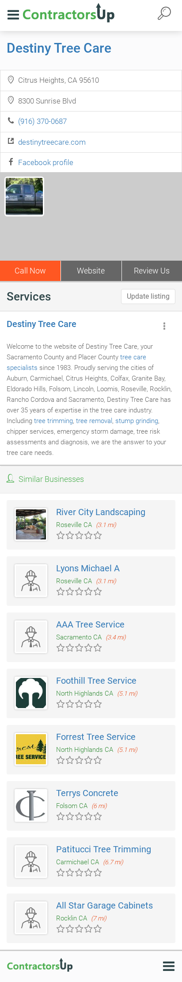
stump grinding (136, 421)
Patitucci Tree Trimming (103, 849)
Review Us (152, 270)
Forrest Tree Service (96, 737)
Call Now (30, 270)
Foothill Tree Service (96, 680)
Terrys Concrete (87, 793)
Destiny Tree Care (59, 48)
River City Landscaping (100, 512)
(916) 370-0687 (42, 121)
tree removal (94, 421)
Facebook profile (45, 162)
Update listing (148, 296)
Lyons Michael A (88, 568)
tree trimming (53, 421)
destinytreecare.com (52, 142)
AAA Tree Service (90, 624)
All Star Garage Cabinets (104, 905)
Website (91, 270)
